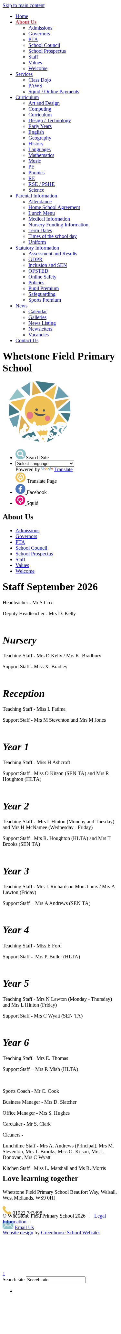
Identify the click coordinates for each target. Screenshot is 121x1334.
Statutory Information (37, 248)
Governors (39, 33)
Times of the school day (52, 236)
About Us (25, 22)
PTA (33, 39)
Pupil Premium (43, 288)
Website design (18, 1232)
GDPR (35, 259)
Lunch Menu (41, 213)
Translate (63, 469)
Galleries (37, 317)
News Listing (42, 323)
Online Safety (42, 276)
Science (36, 190)
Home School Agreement (54, 207)
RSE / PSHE (41, 184)
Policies (36, 282)
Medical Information (49, 219)
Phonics (36, 172)
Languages (39, 149)
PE (31, 166)
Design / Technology (49, 120)
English (36, 132)
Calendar (37, 311)
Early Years (40, 126)
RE (31, 178)
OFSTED (38, 271)
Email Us (24, 1227)
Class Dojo (39, 80)
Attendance (40, 201)
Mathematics (41, 155)
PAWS (35, 85)
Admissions (40, 28)
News (21, 305)
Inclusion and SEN (47, 265)
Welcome (37, 68)
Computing (39, 109)
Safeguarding (41, 294)
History (36, 143)
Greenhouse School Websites (70, 1232)
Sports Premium (44, 300)
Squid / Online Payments (53, 91)
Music (34, 161)
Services (24, 74)
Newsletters (40, 329)
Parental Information (36, 195)
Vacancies (38, 334)
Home (21, 16)
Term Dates (40, 230)
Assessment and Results (52, 253)
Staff (33, 56)
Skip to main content (24, 5)
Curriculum (27, 97)
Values (35, 62)
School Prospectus (47, 51)
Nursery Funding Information (58, 224)
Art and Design (44, 103)
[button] (20, 454)
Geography (39, 138)
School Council (44, 45)
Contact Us (26, 340)
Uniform (37, 242)
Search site (14, 1279)
